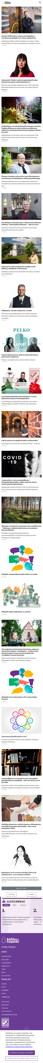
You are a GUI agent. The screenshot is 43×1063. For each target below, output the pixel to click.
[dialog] (21, 1046)
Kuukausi (23, 905)
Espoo (4, 987)
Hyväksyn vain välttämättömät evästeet (21, 1058)
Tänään (6, 905)
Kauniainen (5, 990)
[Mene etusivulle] (10, 941)
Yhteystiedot (5, 1002)
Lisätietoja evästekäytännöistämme (19, 1047)
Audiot (4, 969)
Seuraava (31, 894)
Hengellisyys (6, 966)
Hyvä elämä (5, 960)
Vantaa (4, 993)
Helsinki (4, 984)
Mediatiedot (5, 1005)
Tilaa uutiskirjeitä (7, 1011)
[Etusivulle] (6, 2)
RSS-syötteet (6, 976)
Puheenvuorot (6, 963)
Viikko (14, 905)
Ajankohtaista (6, 956)
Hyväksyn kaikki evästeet (21, 1053)
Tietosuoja (5, 1008)
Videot (4, 972)
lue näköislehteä (8, 1015)
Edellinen (11, 894)
